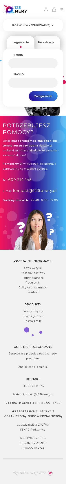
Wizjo (34, 473)
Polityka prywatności (33, 287)
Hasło (19, 74)
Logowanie (20, 42)
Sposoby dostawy (33, 273)
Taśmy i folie (33, 321)
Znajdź (22, 367)
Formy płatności (33, 277)
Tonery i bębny (33, 311)
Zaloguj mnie (43, 96)
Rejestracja (46, 42)
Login (18, 55)
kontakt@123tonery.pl (35, 190)
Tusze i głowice (33, 316)
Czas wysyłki (33, 268)
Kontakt (33, 292)
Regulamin (33, 282)
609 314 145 (20, 179)
